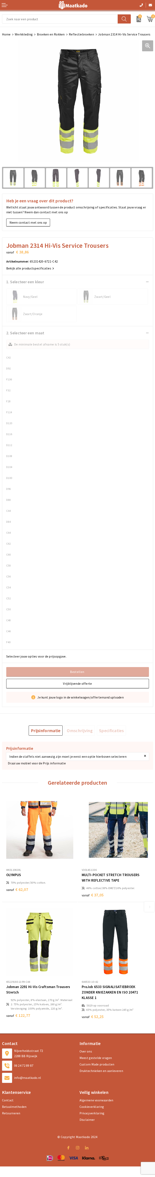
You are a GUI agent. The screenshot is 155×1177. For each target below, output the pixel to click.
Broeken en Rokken (51, 34)
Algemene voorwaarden (96, 1100)
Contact (8, 1100)
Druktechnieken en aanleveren (101, 1071)
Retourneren (11, 1113)
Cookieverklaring (92, 1107)
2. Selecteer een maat (25, 332)
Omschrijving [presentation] (80, 730)
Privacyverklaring (92, 1113)
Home (6, 34)
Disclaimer (87, 1120)
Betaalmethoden (14, 1107)
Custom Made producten (97, 1064)
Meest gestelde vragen (96, 1058)
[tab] (46, 730)
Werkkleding (24, 34)
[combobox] (60, 19)
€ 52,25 (93, 1016)
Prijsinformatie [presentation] (46, 730)
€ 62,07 (17, 889)
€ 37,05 (93, 894)
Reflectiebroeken (81, 34)
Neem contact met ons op (28, 222)
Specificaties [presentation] (111, 730)
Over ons (86, 1051)
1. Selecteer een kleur (25, 281)
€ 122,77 (18, 1015)
